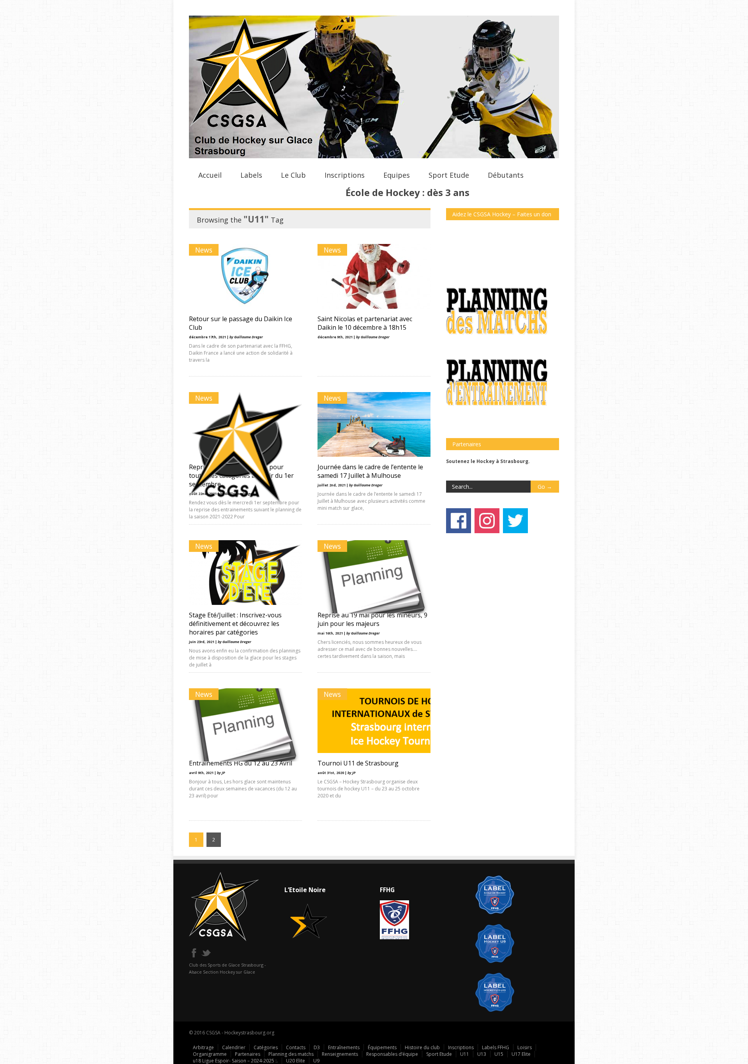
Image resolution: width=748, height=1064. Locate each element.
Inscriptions (345, 175)
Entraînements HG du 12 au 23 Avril (240, 763)
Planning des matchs (291, 1054)
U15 (498, 1054)
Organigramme (210, 1054)
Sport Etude (449, 175)
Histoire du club (422, 1047)
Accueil (210, 175)
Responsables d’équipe (392, 1054)
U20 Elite (295, 1060)
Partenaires (247, 1054)
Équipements (382, 1047)
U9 (316, 1060)
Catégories (266, 1047)
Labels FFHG (495, 1047)
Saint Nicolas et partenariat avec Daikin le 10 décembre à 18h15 (365, 323)
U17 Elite (521, 1054)
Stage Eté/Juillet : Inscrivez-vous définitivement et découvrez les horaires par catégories (235, 623)
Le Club (293, 175)
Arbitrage (203, 1047)
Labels (251, 175)
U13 (481, 1054)
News (203, 250)
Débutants (506, 175)
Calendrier (233, 1047)
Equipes (396, 175)
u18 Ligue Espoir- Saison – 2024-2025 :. (235, 1060)
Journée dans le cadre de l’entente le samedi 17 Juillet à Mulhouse (370, 471)
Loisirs (524, 1047)
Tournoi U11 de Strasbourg (358, 763)
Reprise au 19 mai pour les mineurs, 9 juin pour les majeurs (372, 619)
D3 (317, 1047)
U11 (464, 1054)
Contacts (295, 1047)
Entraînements (344, 1047)
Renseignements (340, 1054)
